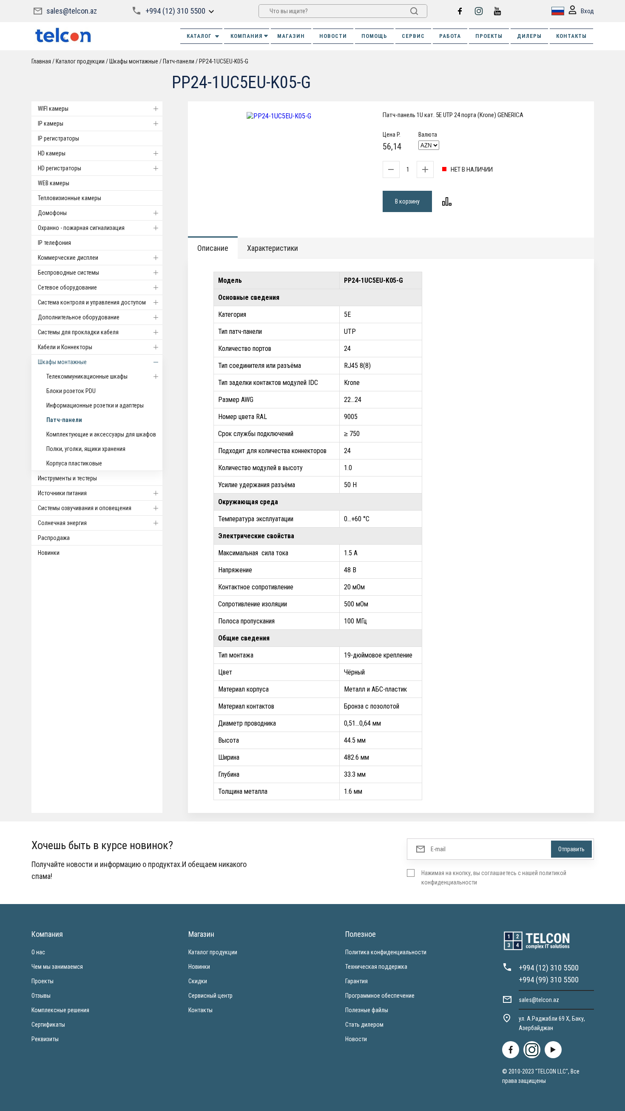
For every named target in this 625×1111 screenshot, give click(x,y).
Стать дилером (364, 1024)
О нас (38, 952)
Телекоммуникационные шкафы (87, 376)
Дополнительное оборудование (78, 317)
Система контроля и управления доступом (92, 302)
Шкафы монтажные (62, 362)
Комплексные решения (60, 1010)
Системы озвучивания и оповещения (84, 508)
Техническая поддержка (376, 966)
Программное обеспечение (380, 995)
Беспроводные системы (68, 272)
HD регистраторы (59, 168)
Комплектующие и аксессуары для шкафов (101, 434)
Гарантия (356, 981)
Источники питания (62, 493)
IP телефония (54, 242)
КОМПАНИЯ (246, 36)
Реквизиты (45, 1039)
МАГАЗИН (291, 36)
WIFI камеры (53, 108)
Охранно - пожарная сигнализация (81, 227)
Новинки (49, 552)
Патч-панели (64, 419)
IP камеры (50, 123)
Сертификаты (48, 1024)
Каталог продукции (212, 952)
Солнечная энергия (62, 523)
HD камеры (51, 153)
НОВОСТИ (333, 36)
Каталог (199, 36)
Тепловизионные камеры (69, 198)
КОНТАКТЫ (571, 36)
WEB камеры (53, 183)
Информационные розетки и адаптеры (95, 405)
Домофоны (52, 213)
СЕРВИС (413, 36)
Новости (356, 1039)
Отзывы (41, 995)
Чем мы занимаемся (57, 966)
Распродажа (54, 537)
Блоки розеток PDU (71, 391)
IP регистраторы (58, 138)
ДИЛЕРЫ (529, 36)
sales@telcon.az (71, 10)
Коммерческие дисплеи (68, 257)
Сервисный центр (210, 995)
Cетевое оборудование (67, 287)
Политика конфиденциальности (385, 952)
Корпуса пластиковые (74, 463)
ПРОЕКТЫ (489, 36)
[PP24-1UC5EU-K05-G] (279, 116)
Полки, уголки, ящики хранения (85, 448)
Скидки (197, 981)
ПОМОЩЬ (374, 36)
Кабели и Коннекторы (65, 347)
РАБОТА (450, 36)
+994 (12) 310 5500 (175, 10)
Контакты (200, 1010)
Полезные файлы (366, 1010)
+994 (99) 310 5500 (549, 979)
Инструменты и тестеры (67, 478)
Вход (587, 11)
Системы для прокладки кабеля (78, 332)
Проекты (42, 981)
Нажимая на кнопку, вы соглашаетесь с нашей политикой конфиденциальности (493, 878)
